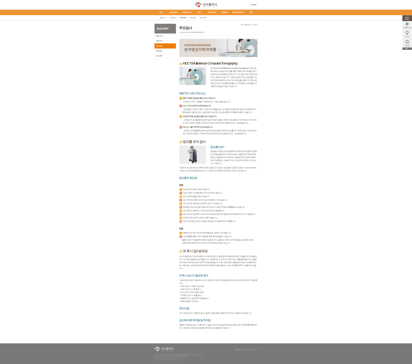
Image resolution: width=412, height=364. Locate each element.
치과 (251, 12)
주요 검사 (183, 17)
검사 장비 (203, 17)
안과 (199, 12)
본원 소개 (163, 17)
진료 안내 (173, 17)
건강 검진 (193, 17)
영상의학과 (174, 12)
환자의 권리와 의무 (252, 349)
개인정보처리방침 (239, 349)
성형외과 (224, 12)
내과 (160, 12)
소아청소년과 (186, 12)
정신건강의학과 (238, 12)
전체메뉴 (254, 4)
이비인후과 (212, 12)
